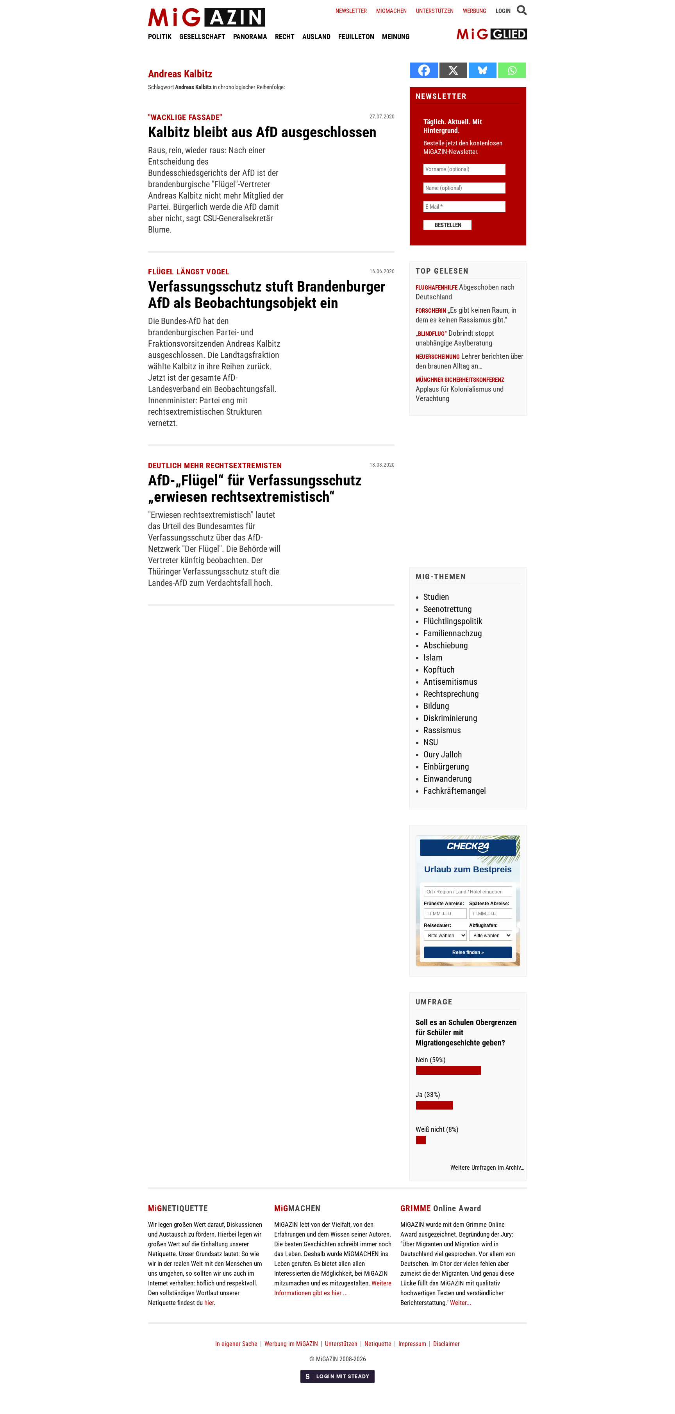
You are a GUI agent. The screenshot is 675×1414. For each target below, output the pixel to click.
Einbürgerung (446, 766)
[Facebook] (424, 70)
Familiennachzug (452, 633)
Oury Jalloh (442, 754)
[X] (453, 70)
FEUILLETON (356, 36)
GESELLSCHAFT (202, 36)
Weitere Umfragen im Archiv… (487, 1168)
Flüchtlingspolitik (452, 621)
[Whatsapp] (512, 70)
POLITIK (159, 36)
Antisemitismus (450, 682)
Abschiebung (445, 645)
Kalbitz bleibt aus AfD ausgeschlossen (262, 132)
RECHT (285, 36)
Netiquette (377, 1344)
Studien (436, 597)
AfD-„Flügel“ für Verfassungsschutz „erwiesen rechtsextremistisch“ (255, 488)
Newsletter (351, 10)
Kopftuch (439, 670)
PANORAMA (250, 36)
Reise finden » (468, 952)
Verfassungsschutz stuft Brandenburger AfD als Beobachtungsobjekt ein (267, 294)
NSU (430, 742)
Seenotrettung (447, 609)
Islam (433, 657)
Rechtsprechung (451, 694)
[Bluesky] (482, 70)
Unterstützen (435, 10)
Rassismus (442, 730)
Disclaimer (446, 1344)
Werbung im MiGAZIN (291, 1344)
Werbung (474, 10)
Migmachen (391, 10)
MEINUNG (396, 36)
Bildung (436, 706)
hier (209, 1303)
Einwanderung (447, 779)
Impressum (412, 1344)
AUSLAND (316, 36)
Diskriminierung (450, 718)
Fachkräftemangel (454, 791)
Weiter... (460, 1303)
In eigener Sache (236, 1344)
